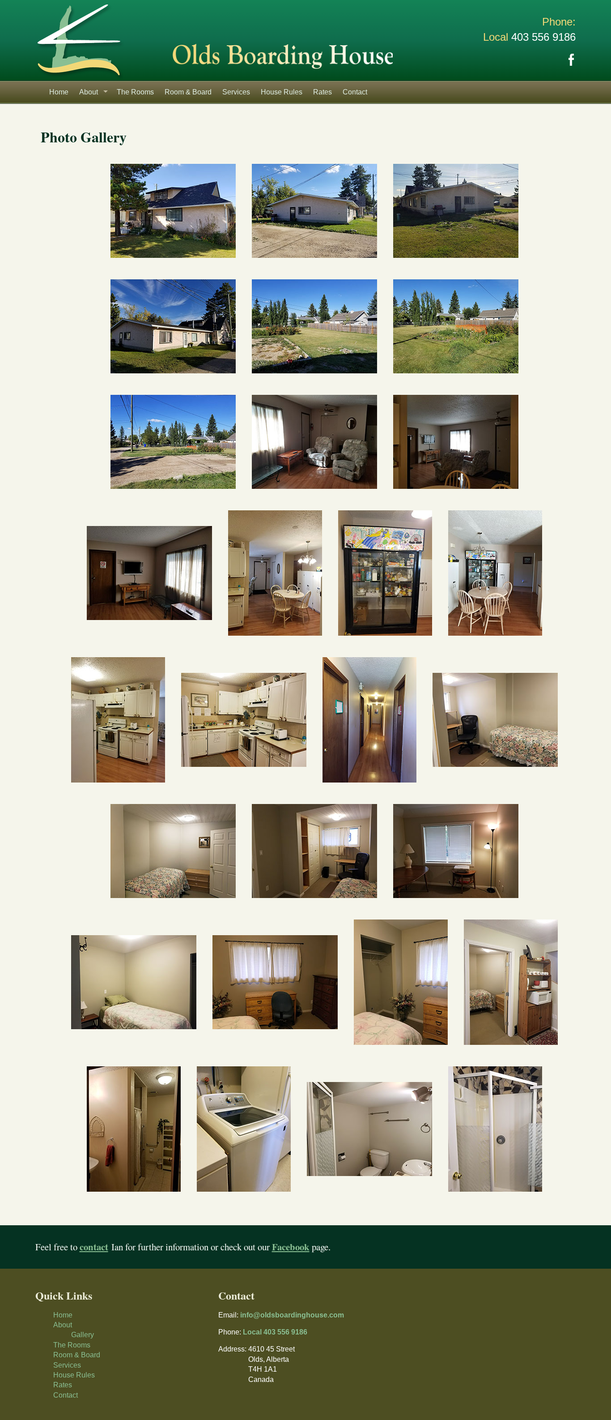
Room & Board (188, 92)
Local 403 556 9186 (275, 1332)
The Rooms (135, 92)
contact (94, 1246)
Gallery (82, 1335)
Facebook (571, 60)
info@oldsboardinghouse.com (292, 1315)
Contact (355, 92)
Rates (322, 92)
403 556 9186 (543, 37)
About (88, 92)
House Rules (281, 92)
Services (236, 92)
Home (58, 92)
